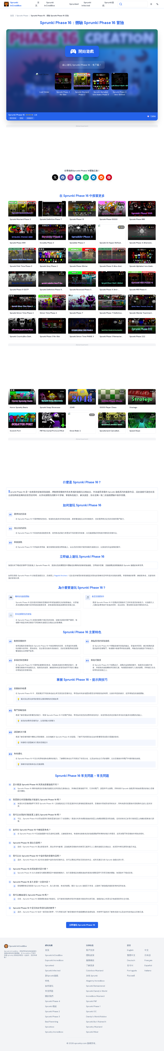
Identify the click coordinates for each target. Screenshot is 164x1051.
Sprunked (74, 4)
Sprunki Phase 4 (52, 1001)
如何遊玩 (49, 986)
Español (148, 965)
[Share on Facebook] (63, 177)
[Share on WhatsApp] (86, 177)
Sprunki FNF (91, 1001)
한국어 (130, 965)
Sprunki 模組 (51, 1006)
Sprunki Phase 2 (52, 1011)
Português (132, 970)
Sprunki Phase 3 (52, 1016)
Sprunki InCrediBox (49, 4)
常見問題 (49, 991)
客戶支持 (90, 950)
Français (148, 960)
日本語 (148, 955)
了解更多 (90, 965)
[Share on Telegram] (93, 177)
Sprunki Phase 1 (93, 1006)
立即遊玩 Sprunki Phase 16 (82, 925)
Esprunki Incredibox (54, 960)
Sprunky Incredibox (54, 1032)
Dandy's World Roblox (96, 1016)
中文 (147, 950)
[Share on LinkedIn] (78, 177)
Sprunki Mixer (92, 1032)
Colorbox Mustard (94, 970)
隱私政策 (90, 955)
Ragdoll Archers (60, 575)
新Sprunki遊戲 (51, 975)
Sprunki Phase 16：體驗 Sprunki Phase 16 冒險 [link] (50, 15)
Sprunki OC (91, 1011)
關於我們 (49, 996)
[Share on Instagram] (70, 177)
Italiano (148, 970)
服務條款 (90, 960)
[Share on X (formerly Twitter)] (55, 177)
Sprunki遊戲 (108, 4)
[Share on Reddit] (101, 177)
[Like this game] (148, 116)
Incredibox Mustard (95, 996)
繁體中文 (131, 955)
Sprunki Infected (86, 4)
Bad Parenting (51, 1021)
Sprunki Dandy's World (96, 991)
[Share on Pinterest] (109, 177)
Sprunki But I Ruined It (96, 1021)
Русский (131, 975)
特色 (47, 980)
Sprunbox (49, 1026)
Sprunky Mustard (94, 1026)
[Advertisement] (82, 145)
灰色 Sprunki (92, 975)
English (130, 950)
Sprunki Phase (22, 15)
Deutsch (131, 960)
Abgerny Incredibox (95, 980)
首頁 (37, 4)
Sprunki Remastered (95, 986)
